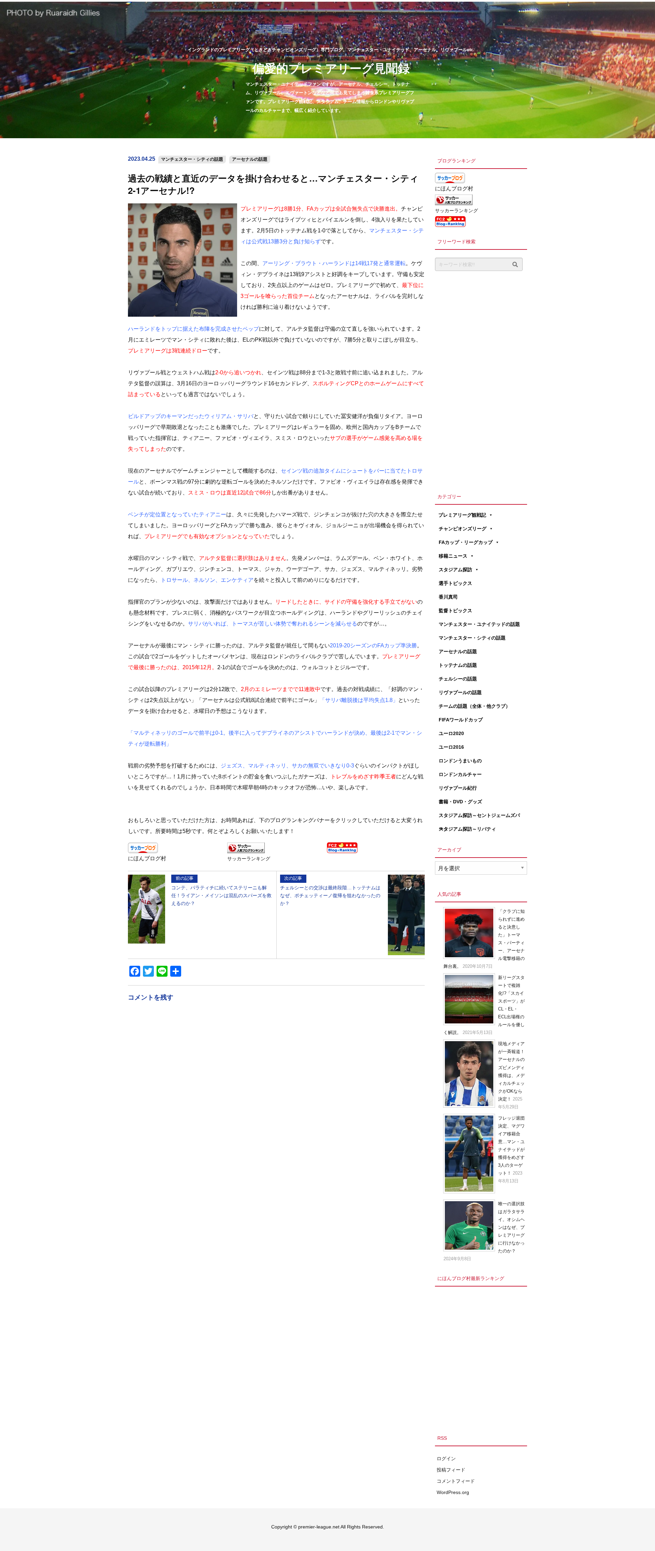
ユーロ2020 (451, 733)
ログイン (446, 1458)
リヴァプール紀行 (458, 788)
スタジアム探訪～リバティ (467, 829)
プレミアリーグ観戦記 (462, 515)
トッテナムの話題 (458, 665)
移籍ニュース (453, 556)
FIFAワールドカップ (461, 719)
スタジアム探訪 (455, 569)
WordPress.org (453, 1492)
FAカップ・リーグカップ (466, 542)
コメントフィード (456, 1481)
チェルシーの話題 (458, 678)
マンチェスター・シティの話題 (192, 159)
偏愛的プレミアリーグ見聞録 (331, 67)
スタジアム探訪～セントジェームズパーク (479, 817)
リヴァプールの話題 (460, 692)
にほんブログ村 (147, 858)
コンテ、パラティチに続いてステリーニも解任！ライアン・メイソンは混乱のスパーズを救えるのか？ (221, 891)
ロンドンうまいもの (460, 760)
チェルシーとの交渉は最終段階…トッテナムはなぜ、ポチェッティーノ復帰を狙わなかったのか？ (330, 891)
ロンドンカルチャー (460, 774)
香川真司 (448, 597)
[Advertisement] (481, 380)
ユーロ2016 (451, 747)
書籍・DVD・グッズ (460, 801)
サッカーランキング (248, 858)
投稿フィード (451, 1470)
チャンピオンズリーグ (462, 528)
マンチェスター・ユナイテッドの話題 (479, 624)
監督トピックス (455, 610)
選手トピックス (455, 583)
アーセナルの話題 (249, 159)
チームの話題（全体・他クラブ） (474, 706)
